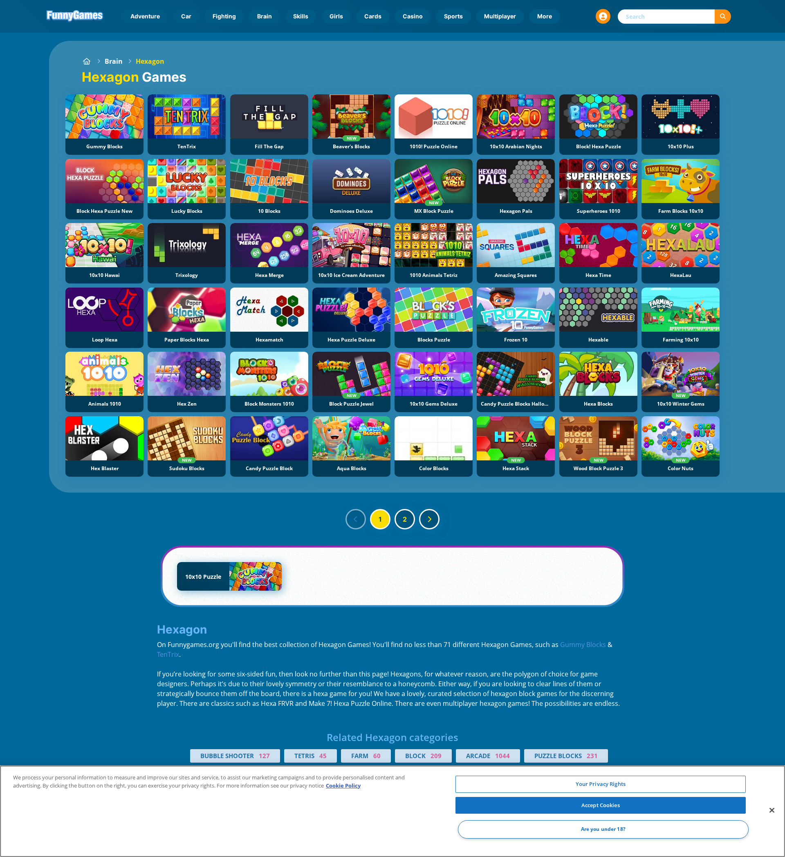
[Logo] (74, 16)
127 (264, 756)
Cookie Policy (343, 785)
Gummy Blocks (583, 644)
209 (436, 756)
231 (592, 756)
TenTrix (168, 654)
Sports (453, 16)
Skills (300, 16)
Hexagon (150, 61)
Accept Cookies (600, 805)
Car (186, 16)
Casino (413, 16)
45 (323, 756)
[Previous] (355, 519)
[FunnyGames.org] (87, 61)
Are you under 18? (603, 829)
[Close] (772, 810)
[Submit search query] (723, 16)
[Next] (429, 519)
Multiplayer (500, 16)
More (544, 16)
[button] (603, 16)
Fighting (224, 16)
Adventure (145, 16)
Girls (336, 16)
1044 (502, 756)
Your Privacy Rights (601, 784)
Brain (264, 16)
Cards (372, 16)
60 (377, 756)
